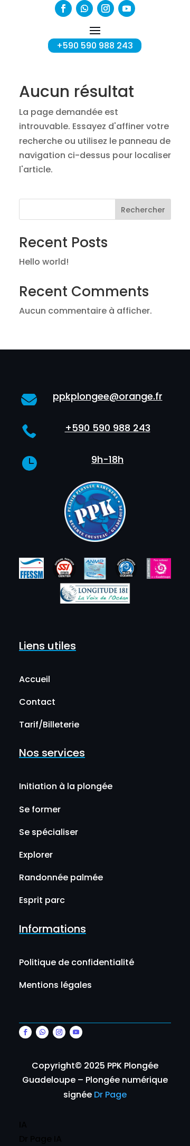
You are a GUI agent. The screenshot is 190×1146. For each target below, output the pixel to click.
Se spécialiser (48, 832)
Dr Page (110, 1095)
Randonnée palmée (61, 877)
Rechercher (143, 210)
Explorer (36, 855)
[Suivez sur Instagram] (105, 8)
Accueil (34, 679)
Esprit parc (42, 900)
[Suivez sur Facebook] (63, 8)
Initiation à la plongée (65, 786)
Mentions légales (55, 985)
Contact (37, 702)
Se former (40, 809)
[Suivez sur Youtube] (126, 8)
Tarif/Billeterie (49, 724)
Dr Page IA (40, 1139)
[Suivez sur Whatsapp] (84, 8)
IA (23, 1125)
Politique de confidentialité (76, 962)
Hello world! (44, 262)
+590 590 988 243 (94, 46)
